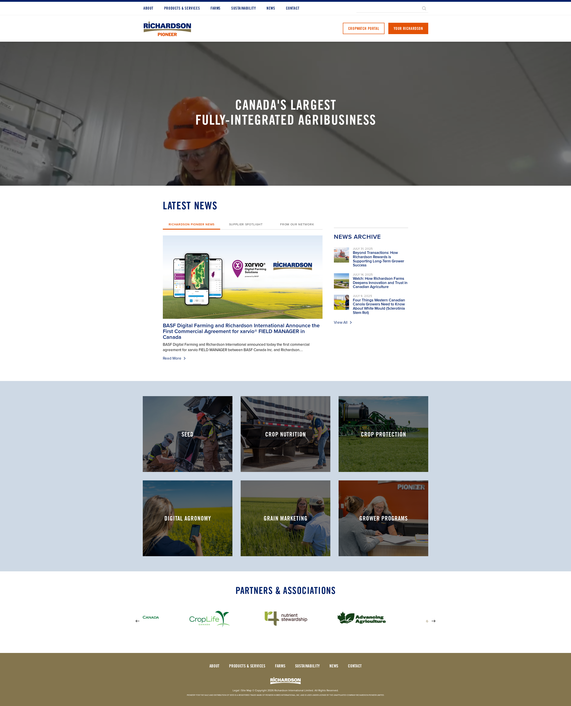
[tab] (191, 225)
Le (236, 690)
